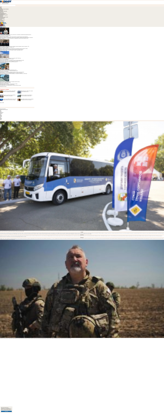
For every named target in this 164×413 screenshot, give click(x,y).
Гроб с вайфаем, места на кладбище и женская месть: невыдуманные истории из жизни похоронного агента (14, 38)
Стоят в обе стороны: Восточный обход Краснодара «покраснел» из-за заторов (17, 236)
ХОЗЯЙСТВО (1, 20)
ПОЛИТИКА (1, 16)
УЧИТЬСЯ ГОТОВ (4, 23)
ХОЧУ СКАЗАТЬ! (2, 21)
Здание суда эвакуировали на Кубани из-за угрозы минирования (92, 238)
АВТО (0, 7)
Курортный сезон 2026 (3, 62)
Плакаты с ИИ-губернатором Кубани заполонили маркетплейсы (142, 238)
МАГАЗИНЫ (4, 26)
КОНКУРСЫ (1, 10)
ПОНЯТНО (6, 411)
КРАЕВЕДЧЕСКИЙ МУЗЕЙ (3, 11)
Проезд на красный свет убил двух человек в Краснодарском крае (8, 239)
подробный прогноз (2, 109)
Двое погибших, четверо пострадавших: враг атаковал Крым (7, 238)
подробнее (6, 109)
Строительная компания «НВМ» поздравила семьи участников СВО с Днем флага (108, 238)
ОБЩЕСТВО (1, 15)
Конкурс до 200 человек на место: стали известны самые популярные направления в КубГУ (12, 60)
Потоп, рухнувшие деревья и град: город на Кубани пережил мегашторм (36, 238)
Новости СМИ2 (2, 102)
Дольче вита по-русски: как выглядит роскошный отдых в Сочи (21, 238)
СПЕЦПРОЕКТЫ (2, 18)
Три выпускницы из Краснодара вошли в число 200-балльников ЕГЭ (9, 61)
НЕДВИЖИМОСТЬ (2, 14)
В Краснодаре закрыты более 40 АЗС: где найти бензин (7, 84)
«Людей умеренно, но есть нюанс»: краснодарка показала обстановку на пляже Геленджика (56, 238)
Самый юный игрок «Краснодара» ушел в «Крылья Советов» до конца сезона (126, 238)
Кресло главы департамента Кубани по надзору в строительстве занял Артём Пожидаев (62, 338)
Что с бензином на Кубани (3, 74)
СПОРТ (1, 19)
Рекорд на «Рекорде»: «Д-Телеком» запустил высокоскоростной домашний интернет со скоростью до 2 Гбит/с (39, 338)
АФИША (1, 8)
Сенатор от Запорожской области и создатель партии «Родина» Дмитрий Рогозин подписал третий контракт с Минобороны (14, 338)
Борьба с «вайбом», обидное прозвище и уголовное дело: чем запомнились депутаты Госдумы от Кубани (14, 48)
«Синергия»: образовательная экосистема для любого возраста (157, 238)
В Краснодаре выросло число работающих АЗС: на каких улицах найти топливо (10, 85)
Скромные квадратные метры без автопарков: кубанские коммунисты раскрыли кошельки (11, 49)
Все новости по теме (2, 59)
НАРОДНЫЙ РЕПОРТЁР (3, 13)
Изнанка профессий (2, 27)
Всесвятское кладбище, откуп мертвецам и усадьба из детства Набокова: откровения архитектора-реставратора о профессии (16, 37)
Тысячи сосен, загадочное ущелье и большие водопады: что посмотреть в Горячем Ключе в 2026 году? (13, 73)
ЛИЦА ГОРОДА (2, 12)
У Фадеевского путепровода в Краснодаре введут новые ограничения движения (76, 238)
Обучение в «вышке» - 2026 (3, 50)
